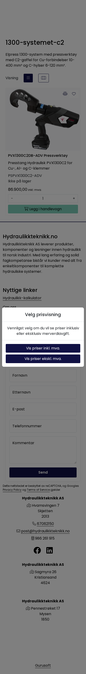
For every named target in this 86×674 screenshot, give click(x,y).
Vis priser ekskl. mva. (43, 358)
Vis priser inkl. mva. (43, 348)
